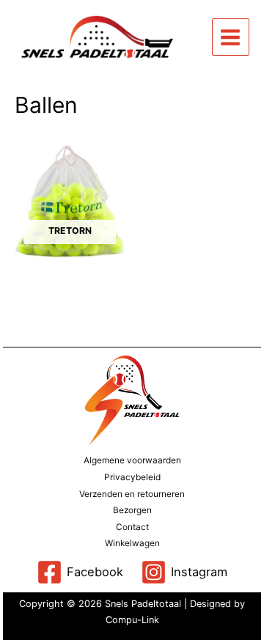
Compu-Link (132, 619)
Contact (132, 527)
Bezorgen (132, 510)
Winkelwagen (132, 543)
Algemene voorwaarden (132, 460)
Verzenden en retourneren (132, 494)
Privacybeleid (132, 477)
